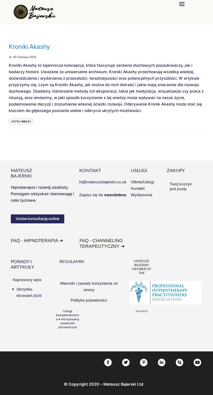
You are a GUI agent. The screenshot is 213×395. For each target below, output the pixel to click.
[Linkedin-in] (161, 362)
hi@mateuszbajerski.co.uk (102, 182)
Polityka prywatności (89, 300)
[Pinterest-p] (143, 362)
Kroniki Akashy (29, 46)
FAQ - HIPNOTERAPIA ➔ (37, 240)
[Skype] (179, 362)
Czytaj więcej (21, 121)
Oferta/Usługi (142, 182)
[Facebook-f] (108, 362)
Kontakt (138, 188)
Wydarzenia (141, 195)
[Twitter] (126, 362)
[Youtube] (197, 362)
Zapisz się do (102, 195)
